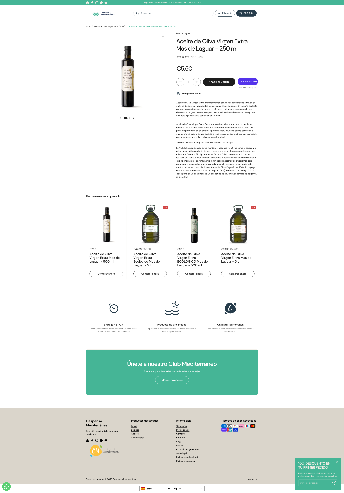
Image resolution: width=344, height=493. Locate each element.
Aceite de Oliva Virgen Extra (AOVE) (109, 26)
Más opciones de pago (247, 87)
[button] (246, 13)
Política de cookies (185, 461)
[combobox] (155, 488)
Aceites (135, 433)
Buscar (179, 445)
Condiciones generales (187, 449)
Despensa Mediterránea (125, 479)
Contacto (180, 433)
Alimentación (137, 437)
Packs (134, 426)
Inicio (88, 26)
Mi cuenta (227, 13)
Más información (172, 380)
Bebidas (135, 429)
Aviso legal (181, 453)
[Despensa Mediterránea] (104, 13)
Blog (178, 441)
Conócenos (181, 426)
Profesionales (182, 429)
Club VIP (180, 437)
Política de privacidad (187, 457)
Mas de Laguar (183, 33)
